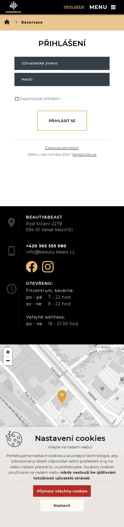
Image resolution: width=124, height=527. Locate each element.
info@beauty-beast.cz (50, 252)
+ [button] (8, 352)
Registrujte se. (84, 154)
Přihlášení (74, 7)
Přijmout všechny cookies (62, 491)
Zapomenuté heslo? (62, 148)
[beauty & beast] (14, 7)
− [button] (8, 360)
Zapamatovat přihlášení (40, 98)
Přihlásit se (62, 120)
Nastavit (62, 505)
